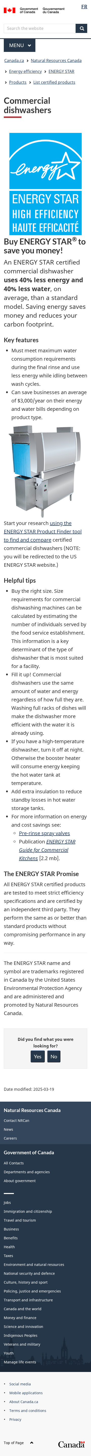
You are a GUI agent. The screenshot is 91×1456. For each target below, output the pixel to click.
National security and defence (29, 1273)
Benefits (11, 1238)
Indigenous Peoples (20, 1335)
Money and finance (20, 1317)
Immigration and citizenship (28, 1211)
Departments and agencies (27, 1171)
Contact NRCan (16, 1120)
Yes (37, 1056)
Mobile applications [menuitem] (26, 1392)
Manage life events (20, 1362)
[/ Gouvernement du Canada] (34, 10)
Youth (9, 1353)
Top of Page (14, 1442)
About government (20, 1180)
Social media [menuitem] (20, 1384)
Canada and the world (22, 1308)
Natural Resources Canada (56, 60)
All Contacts (14, 1163)
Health (9, 1246)
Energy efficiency (25, 71)
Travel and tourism (20, 1220)
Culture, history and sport (26, 1282)
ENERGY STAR (61, 71)
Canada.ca (14, 60)
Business (11, 1229)
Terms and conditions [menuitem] (27, 1410)
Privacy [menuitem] (15, 1419)
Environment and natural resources (34, 1264)
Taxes (8, 1255)
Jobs (7, 1202)
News (8, 1129)
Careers (10, 1138)
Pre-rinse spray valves (44, 833)
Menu (17, 45)
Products (18, 82)
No (54, 1056)
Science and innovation (23, 1326)
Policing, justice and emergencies (32, 1291)
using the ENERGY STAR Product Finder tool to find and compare (43, 531)
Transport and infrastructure (28, 1300)
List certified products (54, 82)
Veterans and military (22, 1344)
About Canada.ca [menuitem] (23, 1401)
